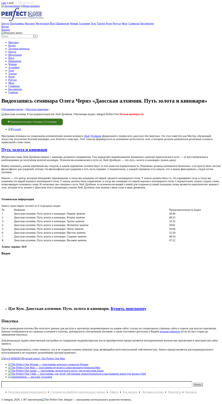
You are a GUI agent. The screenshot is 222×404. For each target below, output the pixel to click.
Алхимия (13, 67)
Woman (12, 64)
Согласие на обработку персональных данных (78, 391)
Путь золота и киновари (24, 149)
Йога (11, 58)
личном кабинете (170, 331)
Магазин (13, 42)
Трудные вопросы (18, 48)
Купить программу (128, 308)
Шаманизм (14, 61)
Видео (12, 45)
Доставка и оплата (153, 391)
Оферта (114, 391)
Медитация (15, 54)
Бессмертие (15, 89)
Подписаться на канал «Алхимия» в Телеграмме (33, 121)
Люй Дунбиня (92, 135)
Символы (14, 86)
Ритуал (12, 79)
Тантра (12, 73)
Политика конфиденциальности (27, 391)
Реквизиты (174, 391)
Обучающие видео (12, 109)
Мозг (11, 82)
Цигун (12, 51)
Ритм (11, 76)
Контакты (191, 391)
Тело (11, 70)
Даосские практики (36, 109)
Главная (13, 92)
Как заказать (130, 391)
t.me (3, 2)
